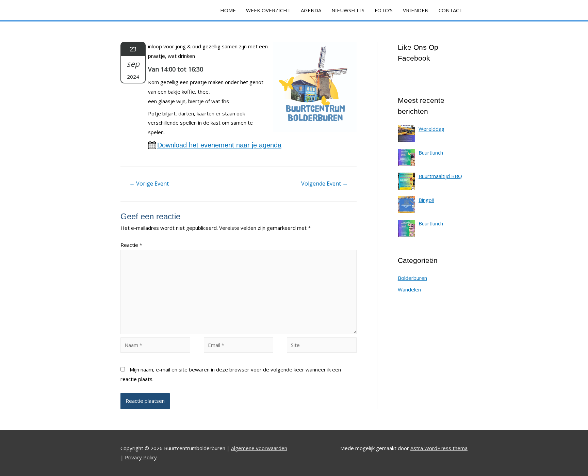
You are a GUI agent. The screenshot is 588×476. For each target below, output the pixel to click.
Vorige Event (149, 183)
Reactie (131, 244)
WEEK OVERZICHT (268, 10)
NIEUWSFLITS (347, 10)
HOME (228, 10)
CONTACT (450, 10)
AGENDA (311, 10)
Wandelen (409, 289)
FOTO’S (384, 10)
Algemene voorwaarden (259, 448)
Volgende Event (324, 183)
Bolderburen (412, 277)
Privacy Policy (141, 457)
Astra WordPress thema (439, 448)
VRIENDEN (415, 10)
